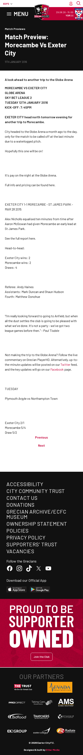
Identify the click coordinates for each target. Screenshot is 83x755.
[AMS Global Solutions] (66, 702)
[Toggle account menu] (71, 3)
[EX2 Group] (17, 731)
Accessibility (24, 484)
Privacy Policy (26, 537)
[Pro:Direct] (17, 703)
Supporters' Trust (31, 544)
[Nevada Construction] (59, 687)
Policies (17, 530)
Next (41, 445)
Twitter (65, 364)
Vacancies (20, 551)
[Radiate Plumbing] (66, 731)
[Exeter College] (41, 731)
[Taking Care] (41, 702)
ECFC (6, 3)
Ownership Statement (36, 523)
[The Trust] (23, 687)
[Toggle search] (79, 3)
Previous (41, 437)
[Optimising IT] (66, 717)
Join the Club (42, 656)
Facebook (57, 369)
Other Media (52, 749)
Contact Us (22, 498)
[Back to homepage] (41, 12)
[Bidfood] (17, 717)
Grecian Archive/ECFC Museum (36, 514)
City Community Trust (35, 491)
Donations (20, 504)
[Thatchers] (41, 717)
